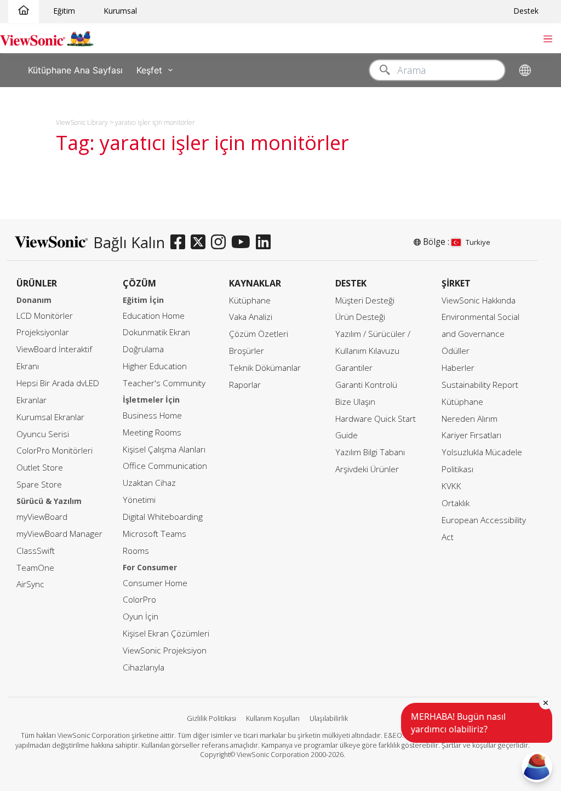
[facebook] (180, 242)
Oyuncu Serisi (42, 434)
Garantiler (354, 368)
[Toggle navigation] (547, 37)
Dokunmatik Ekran (156, 332)
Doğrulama (143, 349)
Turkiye (478, 242)
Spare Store (39, 484)
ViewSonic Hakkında (479, 300)
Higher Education (155, 366)
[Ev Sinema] (23, 10)
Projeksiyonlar (42, 332)
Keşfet (149, 69)
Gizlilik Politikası (211, 718)
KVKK (451, 486)
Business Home (152, 415)
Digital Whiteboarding (163, 517)
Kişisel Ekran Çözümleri (166, 633)
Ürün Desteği (360, 317)
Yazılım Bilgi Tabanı (370, 452)
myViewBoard (41, 517)
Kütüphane (250, 300)
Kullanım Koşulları (273, 718)
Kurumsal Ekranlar (50, 417)
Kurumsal (120, 10)
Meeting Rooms (152, 432)
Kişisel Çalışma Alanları (164, 449)
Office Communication (165, 466)
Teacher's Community (164, 383)
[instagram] (221, 242)
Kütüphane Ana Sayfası (75, 69)
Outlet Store (39, 467)
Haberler (458, 368)
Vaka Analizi (250, 317)
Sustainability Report (480, 385)
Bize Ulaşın (355, 402)
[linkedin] (266, 242)
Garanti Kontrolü (366, 385)
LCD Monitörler (44, 316)
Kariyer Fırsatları (471, 435)
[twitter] (201, 242)
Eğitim (64, 10)
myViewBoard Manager (59, 534)
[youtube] (243, 242)
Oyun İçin (140, 616)
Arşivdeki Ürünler (367, 469)
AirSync (30, 584)
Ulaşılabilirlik (329, 718)
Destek (526, 10)
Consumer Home (155, 583)
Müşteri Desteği (364, 300)
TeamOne (35, 568)
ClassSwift (35, 551)
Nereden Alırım (469, 419)
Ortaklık (456, 503)
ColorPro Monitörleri (54, 450)
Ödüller (456, 351)
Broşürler (246, 351)
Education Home (154, 316)
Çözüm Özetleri (258, 334)
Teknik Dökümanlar (265, 368)
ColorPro (139, 599)
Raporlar (245, 385)
